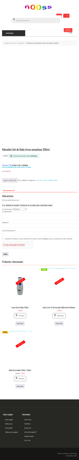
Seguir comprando (9, 180)
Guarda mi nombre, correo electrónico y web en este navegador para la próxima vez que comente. (39, 239)
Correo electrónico (9, 231)
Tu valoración (7, 211)
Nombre (5, 222)
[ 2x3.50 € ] (40, 180)
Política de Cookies (11, 432)
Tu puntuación (7, 209)
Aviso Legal (9, 420)
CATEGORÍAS (9, 33)
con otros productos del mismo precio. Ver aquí (16, 167)
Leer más (20, 323)
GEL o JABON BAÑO (51, 180)
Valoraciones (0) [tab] (8, 190)
